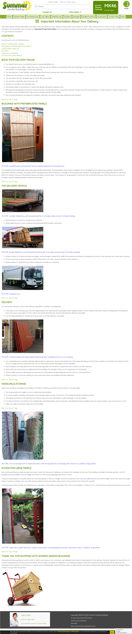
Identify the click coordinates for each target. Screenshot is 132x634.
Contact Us (47, 12)
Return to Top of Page (10, 99)
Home (9, 17)
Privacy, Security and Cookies (81, 618)
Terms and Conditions (79, 621)
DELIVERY (5, 51)
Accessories (101, 17)
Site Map (74, 623)
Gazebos (67, 17)
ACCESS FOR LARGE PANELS (12, 56)
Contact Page (42, 623)
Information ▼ (75, 12)
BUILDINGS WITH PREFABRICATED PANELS (17, 46)
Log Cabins (45, 17)
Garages (76, 17)
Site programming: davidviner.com (83, 626)
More (123, 17)
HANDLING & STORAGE (10, 53)
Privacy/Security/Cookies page (68, 631)
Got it (112, 632)
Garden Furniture (88, 17)
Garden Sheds (19, 17)
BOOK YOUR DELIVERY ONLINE (13, 44)
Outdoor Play (114, 17)
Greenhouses (57, 17)
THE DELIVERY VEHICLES (10, 49)
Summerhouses (33, 17)
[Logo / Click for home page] (16, 6)
